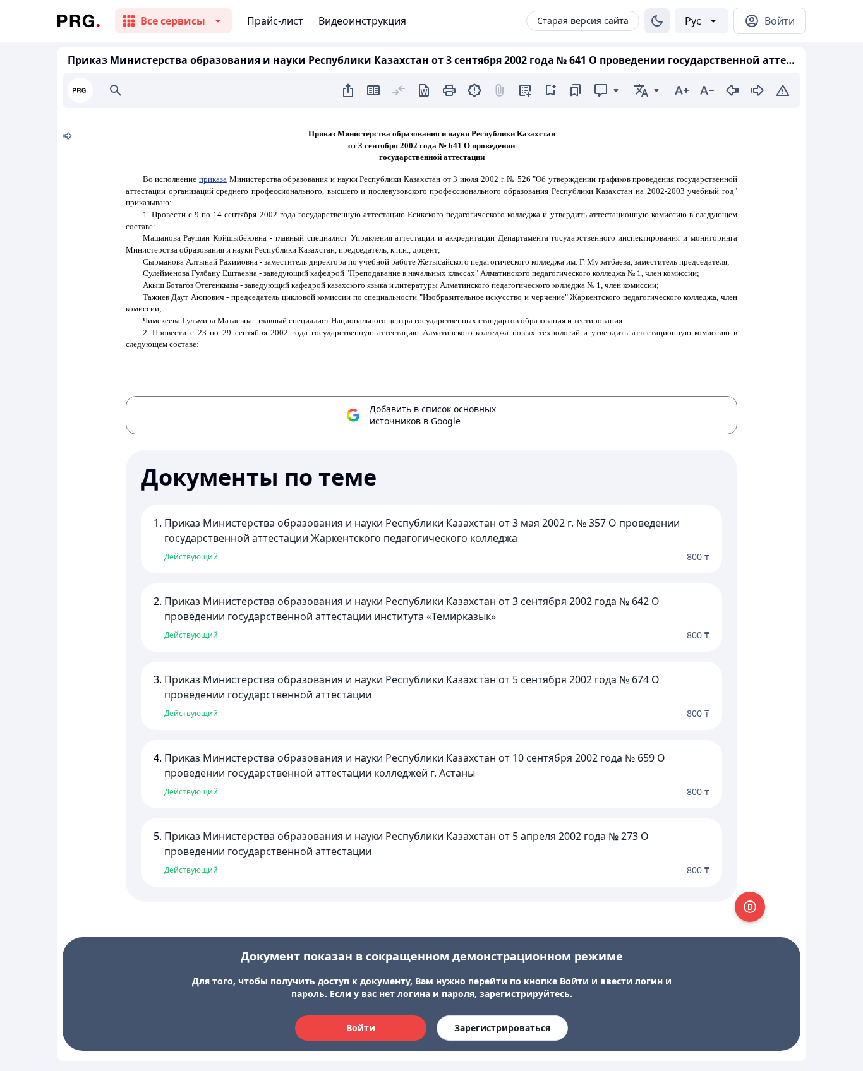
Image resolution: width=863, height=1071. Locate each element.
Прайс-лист (275, 21)
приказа (213, 179)
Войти (360, 1028)
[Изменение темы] (657, 20)
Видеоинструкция (362, 21)
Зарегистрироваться (502, 1028)
